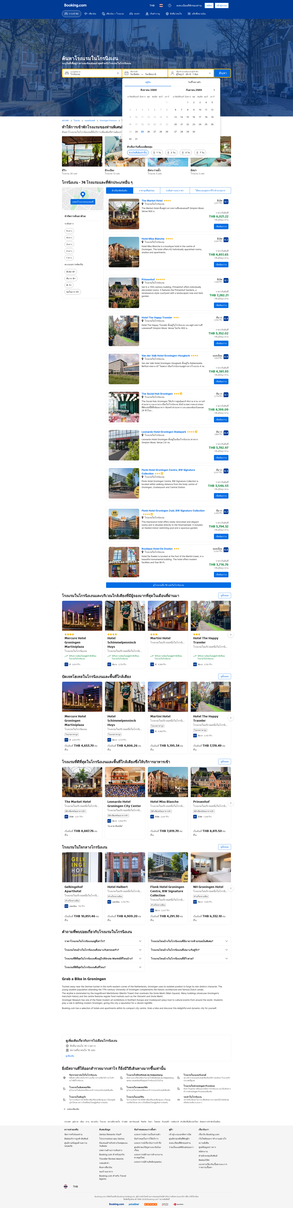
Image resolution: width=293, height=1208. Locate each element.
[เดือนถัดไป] (214, 90)
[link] (83, 231)
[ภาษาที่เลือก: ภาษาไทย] (161, 5)
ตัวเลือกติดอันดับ (119, 190)
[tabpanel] (171, 122)
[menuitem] (71, 13)
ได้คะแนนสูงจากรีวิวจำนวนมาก (210, 190)
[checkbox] (167, 102)
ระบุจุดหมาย (75, 72)
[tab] (148, 82)
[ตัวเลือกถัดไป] (230, 634)
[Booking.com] (75, 5)
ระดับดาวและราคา (175, 190)
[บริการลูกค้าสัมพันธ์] (169, 5)
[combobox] (92, 74)
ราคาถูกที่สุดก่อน (146, 190)
